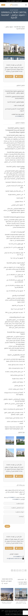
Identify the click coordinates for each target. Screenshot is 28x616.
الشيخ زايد (21, 612)
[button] (26, 5)
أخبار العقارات (11, 612)
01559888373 (12, 497)
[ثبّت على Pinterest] (15, 570)
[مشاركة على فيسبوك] (23, 570)
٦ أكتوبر (3, 611)
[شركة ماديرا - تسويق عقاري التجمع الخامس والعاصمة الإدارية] (14, 5)
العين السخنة (16, 612)
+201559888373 (19, 116)
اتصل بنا (6, 612)
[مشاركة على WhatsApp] (25, 570)
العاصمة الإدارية (14, 10)
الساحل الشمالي (8, 611)
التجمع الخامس (21, 611)
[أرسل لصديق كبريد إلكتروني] (17, 570)
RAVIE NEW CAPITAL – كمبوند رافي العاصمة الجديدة (7, 581)
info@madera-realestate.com (14, 558)
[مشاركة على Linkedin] (12, 570)
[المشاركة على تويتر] (20, 570)
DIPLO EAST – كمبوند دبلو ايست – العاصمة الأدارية (22, 581)
